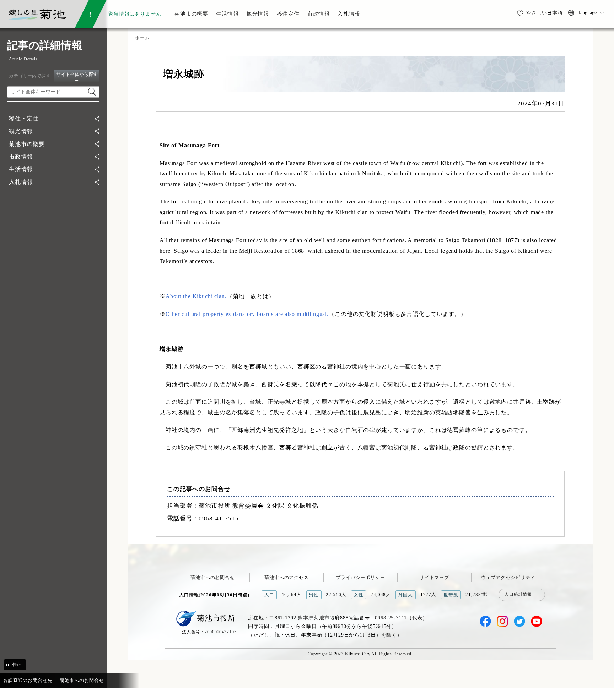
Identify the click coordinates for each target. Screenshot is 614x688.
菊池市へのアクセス (286, 577)
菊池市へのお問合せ (212, 577)
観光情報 (21, 131)
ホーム (142, 37)
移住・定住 (24, 118)
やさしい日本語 (544, 13)
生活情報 (21, 169)
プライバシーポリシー (360, 577)
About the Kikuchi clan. (196, 296)
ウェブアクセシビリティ (508, 577)
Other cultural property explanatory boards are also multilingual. (247, 314)
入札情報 (21, 182)
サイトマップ (434, 577)
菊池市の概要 (27, 144)
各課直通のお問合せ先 (28, 680)
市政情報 (21, 157)
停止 (16, 664)
